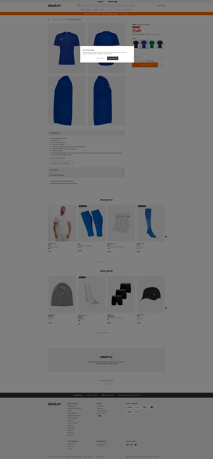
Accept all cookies (112, 58)
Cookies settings (100, 58)
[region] (107, 54)
